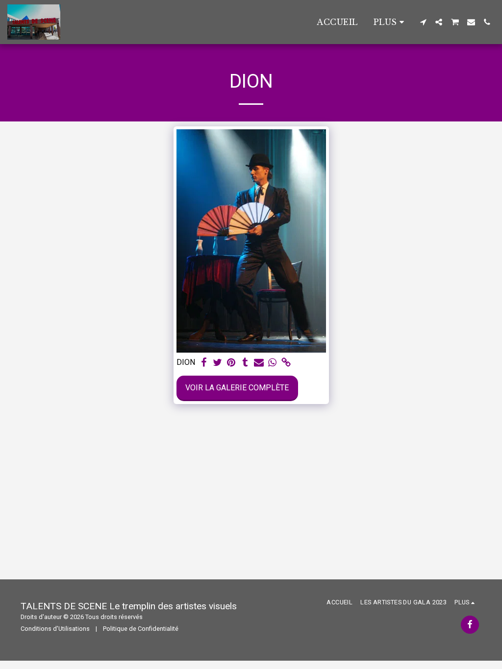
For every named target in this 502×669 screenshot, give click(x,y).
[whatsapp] (272, 363)
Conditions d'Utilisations (55, 628)
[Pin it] (231, 363)
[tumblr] (245, 363)
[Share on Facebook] (204, 363)
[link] (286, 363)
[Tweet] (218, 363)
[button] (423, 22)
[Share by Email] (259, 363)
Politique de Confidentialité (140, 628)
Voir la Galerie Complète (237, 387)
